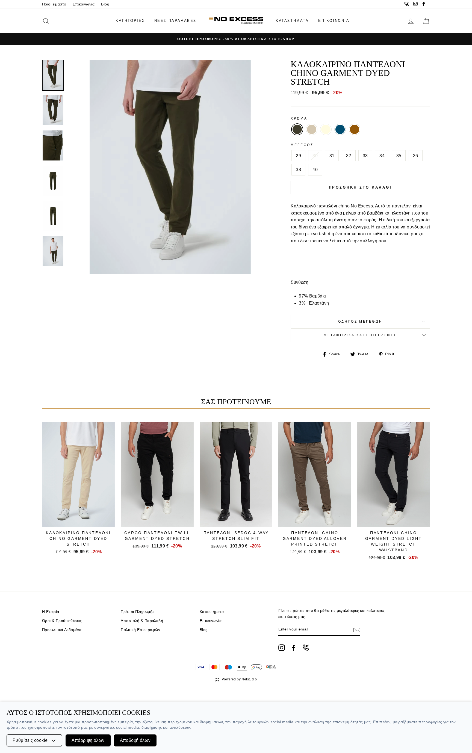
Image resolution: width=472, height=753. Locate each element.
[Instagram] (281, 647)
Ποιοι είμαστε (54, 4)
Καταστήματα (212, 612)
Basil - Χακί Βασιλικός (297, 129)
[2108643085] (305, 647)
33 (365, 155)
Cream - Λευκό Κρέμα (325, 129)
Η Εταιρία (50, 612)
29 (298, 155)
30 (315, 155)
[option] (236, 39)
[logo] (236, 20)
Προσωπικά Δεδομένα (61, 630)
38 (298, 169)
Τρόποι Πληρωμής (137, 612)
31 (332, 155)
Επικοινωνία (84, 4)
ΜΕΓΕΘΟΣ (302, 145)
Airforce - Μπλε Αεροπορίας (340, 129)
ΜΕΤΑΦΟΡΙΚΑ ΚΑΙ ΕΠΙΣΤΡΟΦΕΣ (360, 335)
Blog (105, 4)
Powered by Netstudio (239, 679)
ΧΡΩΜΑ (299, 118)
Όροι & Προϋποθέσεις (62, 621)
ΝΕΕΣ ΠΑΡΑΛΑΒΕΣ (175, 21)
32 (348, 155)
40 (315, 169)
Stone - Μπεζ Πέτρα (311, 129)
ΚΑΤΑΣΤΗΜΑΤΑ (292, 21)
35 (399, 155)
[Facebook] (293, 647)
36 (415, 155)
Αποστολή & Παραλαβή (142, 621)
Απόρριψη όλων (88, 740)
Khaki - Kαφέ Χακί (354, 129)
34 (382, 155)
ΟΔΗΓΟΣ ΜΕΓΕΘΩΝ (360, 321)
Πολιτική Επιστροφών (140, 630)
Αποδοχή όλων (135, 740)
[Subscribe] (356, 629)
